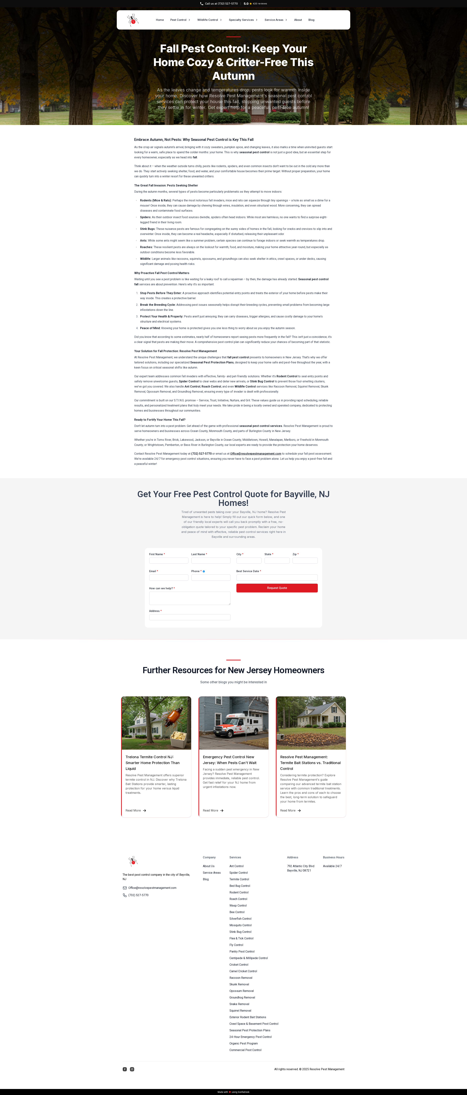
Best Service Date (248, 571)
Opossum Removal (241, 991)
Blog (206, 879)
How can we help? (162, 588)
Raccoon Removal (240, 978)
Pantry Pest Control (241, 951)
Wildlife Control (207, 20)
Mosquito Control (240, 925)
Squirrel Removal (240, 1010)
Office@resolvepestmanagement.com (255, 453)
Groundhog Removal (242, 997)
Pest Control (178, 20)
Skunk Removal (239, 984)
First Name (157, 554)
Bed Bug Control (239, 886)
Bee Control (236, 912)
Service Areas (274, 20)
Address (155, 610)
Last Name (199, 554)
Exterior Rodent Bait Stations (247, 1017)
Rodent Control (238, 892)
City (240, 554)
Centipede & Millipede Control (248, 958)
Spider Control (238, 872)
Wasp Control (238, 905)
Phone (206, 571)
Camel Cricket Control (243, 971)
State (269, 554)
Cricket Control (238, 964)
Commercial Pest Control (245, 1050)
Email (153, 571)
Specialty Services (241, 20)
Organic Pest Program (243, 1043)
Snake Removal (239, 1004)
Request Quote (277, 588)
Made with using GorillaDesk (233, 1092)
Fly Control (236, 945)
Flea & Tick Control (241, 938)
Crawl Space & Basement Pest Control (253, 1023)
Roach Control (238, 899)
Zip (296, 554)
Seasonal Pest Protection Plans (249, 1030)
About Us (209, 866)
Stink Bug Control (240, 932)
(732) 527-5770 (221, 3)
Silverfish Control (240, 918)
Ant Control (236, 866)
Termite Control (239, 879)
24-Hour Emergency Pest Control (250, 1037)
